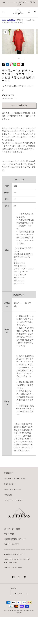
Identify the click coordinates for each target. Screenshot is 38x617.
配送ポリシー (9, 484)
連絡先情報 (9, 473)
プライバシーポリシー (13, 500)
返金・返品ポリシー (12, 489)
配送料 (7, 98)
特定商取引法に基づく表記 (15, 479)
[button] (3, 12)
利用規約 (8, 495)
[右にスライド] (24, 58)
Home (4, 20)
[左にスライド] (14, 58)
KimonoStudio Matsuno (18, 610)
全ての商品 (11, 20)
